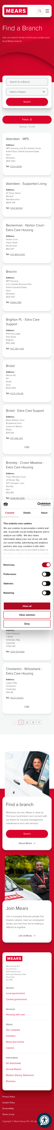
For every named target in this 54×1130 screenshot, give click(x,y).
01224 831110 (16, 166)
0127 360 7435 (17, 348)
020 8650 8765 (17, 254)
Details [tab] (27, 512)
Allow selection (27, 615)
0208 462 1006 (17, 498)
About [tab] (44, 512)
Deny (27, 623)
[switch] (46, 574)
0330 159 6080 (17, 651)
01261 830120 (16, 208)
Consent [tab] (9, 512)
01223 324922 (17, 697)
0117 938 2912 (16, 438)
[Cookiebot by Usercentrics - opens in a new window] (38, 504)
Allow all (27, 606)
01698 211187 (16, 302)
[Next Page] (39, 722)
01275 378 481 (16, 393)
